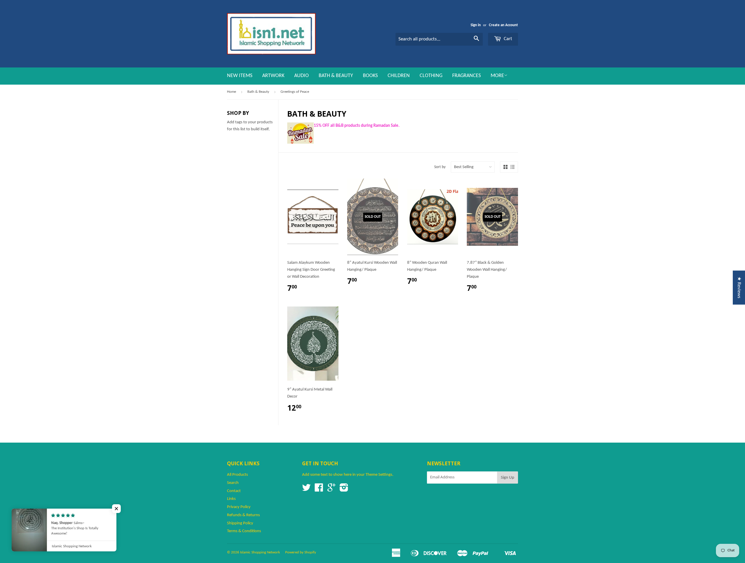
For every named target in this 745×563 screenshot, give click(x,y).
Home (231, 92)
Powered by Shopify (300, 552)
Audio (301, 76)
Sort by (440, 167)
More (497, 76)
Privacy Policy (239, 507)
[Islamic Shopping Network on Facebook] (319, 490)
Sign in (476, 25)
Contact (234, 491)
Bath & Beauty (336, 76)
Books (370, 76)
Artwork (273, 76)
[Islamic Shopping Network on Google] (331, 490)
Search (233, 483)
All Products (237, 475)
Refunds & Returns (243, 515)
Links (231, 499)
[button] (116, 508)
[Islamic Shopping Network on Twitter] (306, 490)
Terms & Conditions (244, 531)
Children (399, 76)
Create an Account (503, 25)
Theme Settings (379, 475)
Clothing (431, 76)
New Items (239, 76)
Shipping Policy (240, 523)
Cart (507, 38)
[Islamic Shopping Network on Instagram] (344, 490)
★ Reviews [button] (739, 287)
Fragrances (466, 76)
